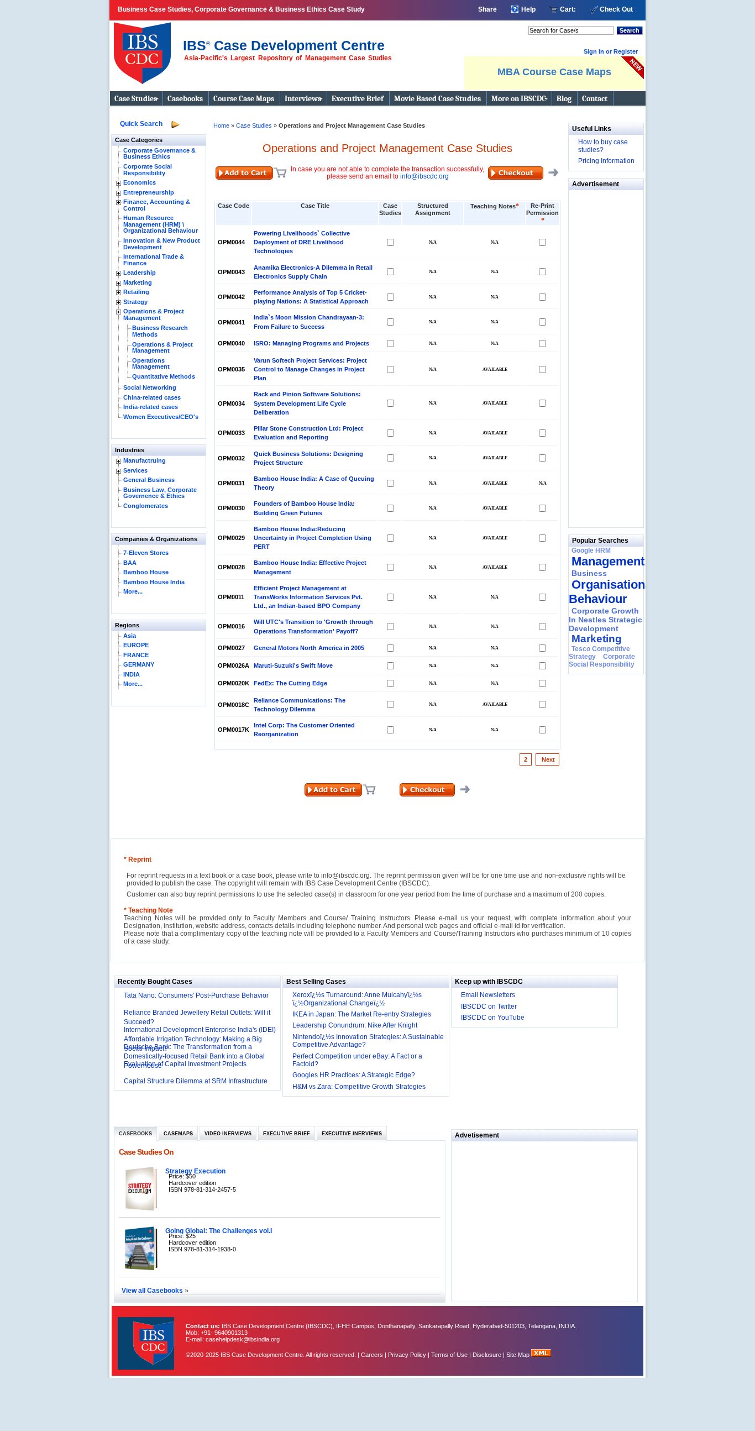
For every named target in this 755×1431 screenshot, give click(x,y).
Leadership (139, 272)
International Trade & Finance (153, 259)
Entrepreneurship (148, 192)
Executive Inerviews (352, 1133)
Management (608, 561)
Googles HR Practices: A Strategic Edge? (353, 1075)
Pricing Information (606, 161)
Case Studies (135, 98)
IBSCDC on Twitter (489, 1006)
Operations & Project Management (153, 314)
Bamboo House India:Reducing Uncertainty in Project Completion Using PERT (312, 538)
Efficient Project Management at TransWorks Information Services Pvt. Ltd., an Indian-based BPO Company (308, 597)
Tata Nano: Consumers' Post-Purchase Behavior (196, 995)
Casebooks (185, 98)
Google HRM (591, 550)
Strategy (135, 301)
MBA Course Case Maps (554, 71)
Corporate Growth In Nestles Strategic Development (605, 619)
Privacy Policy (407, 1354)
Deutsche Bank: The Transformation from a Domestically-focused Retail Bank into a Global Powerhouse (194, 1056)
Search (629, 30)
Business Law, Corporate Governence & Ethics (160, 493)
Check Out (616, 9)
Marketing (137, 282)
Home (221, 125)
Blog (564, 98)
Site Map (518, 1354)
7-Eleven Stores (146, 552)
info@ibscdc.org (424, 176)
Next (547, 759)
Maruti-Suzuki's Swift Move (293, 665)
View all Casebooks (153, 1290)
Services (135, 470)
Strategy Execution (195, 1171)
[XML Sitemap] (541, 1354)
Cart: (568, 9)
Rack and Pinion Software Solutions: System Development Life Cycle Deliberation (307, 403)
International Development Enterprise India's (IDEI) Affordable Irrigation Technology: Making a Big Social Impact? (200, 1039)
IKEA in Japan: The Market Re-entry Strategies (361, 1014)
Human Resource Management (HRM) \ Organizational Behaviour (160, 224)
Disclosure (487, 1354)
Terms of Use (449, 1354)
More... (133, 591)
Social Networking (149, 387)
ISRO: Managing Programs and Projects (311, 343)
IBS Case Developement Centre (147, 1336)
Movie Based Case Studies (437, 98)
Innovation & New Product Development (161, 243)
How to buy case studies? (603, 146)
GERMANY (138, 664)
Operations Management (151, 363)
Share (487, 9)
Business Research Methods (160, 331)
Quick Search (141, 124)
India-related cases (150, 406)
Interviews (303, 98)
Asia (129, 635)
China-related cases (152, 397)
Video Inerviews (228, 1133)
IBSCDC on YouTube (493, 1017)
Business (589, 573)
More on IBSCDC (518, 98)
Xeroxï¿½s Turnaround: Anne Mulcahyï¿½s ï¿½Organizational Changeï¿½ (357, 999)
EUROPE (136, 645)
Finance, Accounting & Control (156, 205)
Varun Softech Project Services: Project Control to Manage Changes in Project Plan (310, 369)
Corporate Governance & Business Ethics (159, 153)
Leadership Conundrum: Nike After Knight (354, 1025)
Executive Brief (358, 98)
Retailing (136, 292)
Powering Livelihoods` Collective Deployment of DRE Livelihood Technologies (302, 242)
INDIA (131, 674)
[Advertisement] (602, 356)
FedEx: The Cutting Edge (290, 683)
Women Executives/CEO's (160, 416)
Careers (372, 1354)
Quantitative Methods (163, 376)
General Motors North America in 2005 (309, 647)
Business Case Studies (145, 49)
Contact (594, 98)
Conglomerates (145, 505)
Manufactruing (144, 460)
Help (528, 9)
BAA (130, 562)
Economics (139, 182)
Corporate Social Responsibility (147, 169)
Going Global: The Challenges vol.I (218, 1230)
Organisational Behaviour (612, 592)
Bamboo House (146, 572)
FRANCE (136, 655)
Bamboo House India (154, 582)
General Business (149, 479)
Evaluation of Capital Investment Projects (185, 1064)
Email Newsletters (488, 995)
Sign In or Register (611, 51)
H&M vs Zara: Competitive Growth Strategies (359, 1087)
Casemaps (178, 1133)
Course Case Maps (243, 98)
